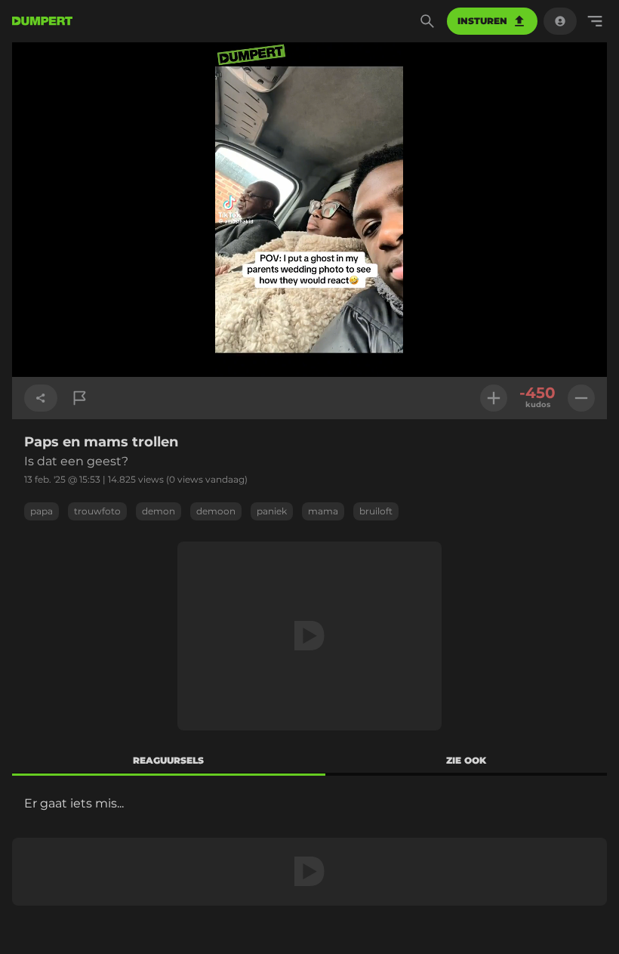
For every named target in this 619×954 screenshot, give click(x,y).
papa (41, 511)
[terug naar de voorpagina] (42, 21)
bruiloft (376, 511)
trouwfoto (97, 511)
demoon (216, 511)
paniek (272, 511)
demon (158, 511)
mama (323, 511)
